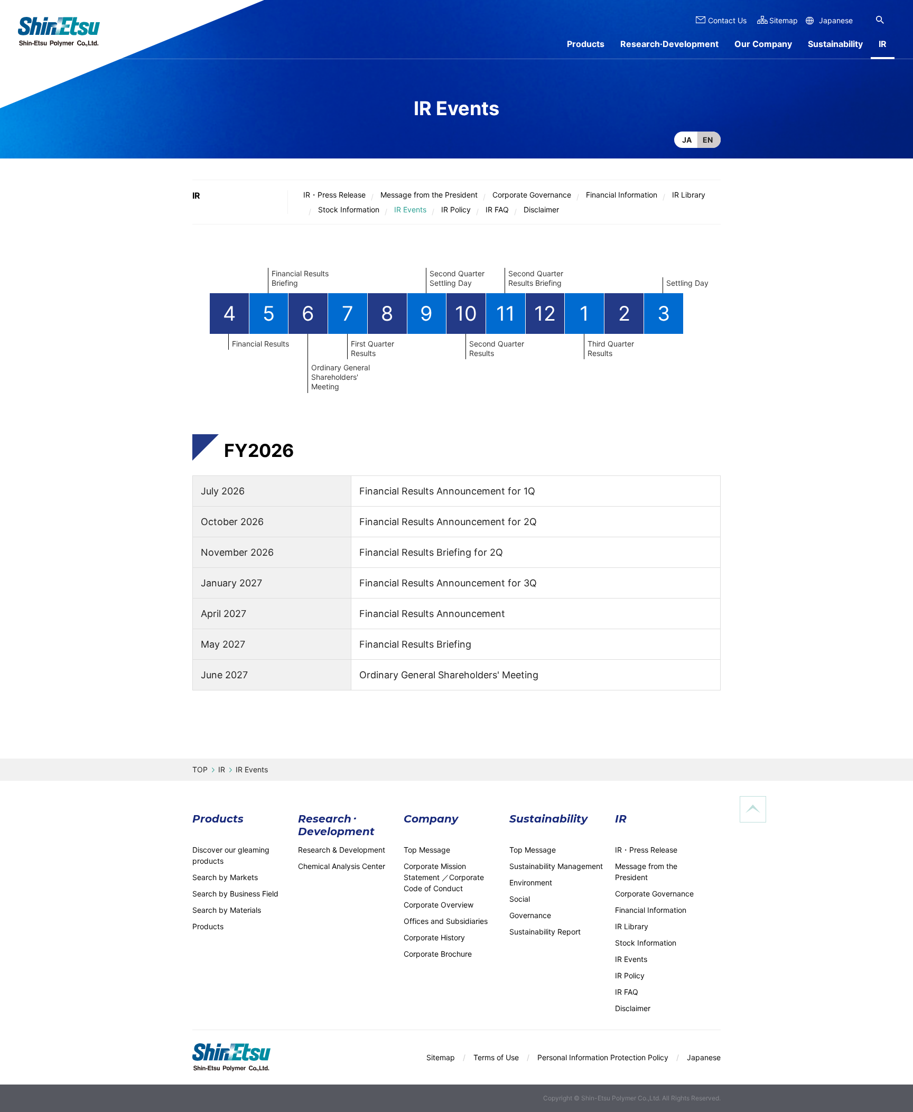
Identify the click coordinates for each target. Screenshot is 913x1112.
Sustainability (835, 44)
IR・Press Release (334, 194)
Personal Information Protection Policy (602, 1057)
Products (585, 44)
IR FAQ (497, 209)
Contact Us (727, 20)
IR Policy (456, 209)
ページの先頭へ (753, 809)
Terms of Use (496, 1057)
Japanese (836, 20)
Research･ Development (336, 825)
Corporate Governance (531, 194)
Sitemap (783, 20)
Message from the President (429, 194)
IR (196, 195)
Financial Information (621, 194)
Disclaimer (541, 209)
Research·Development (669, 44)
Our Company (763, 44)
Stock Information (348, 209)
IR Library (688, 194)
